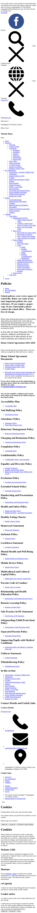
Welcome (12, 145)
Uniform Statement (11, 658)
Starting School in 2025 (16, 176)
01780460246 (9, 731)
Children (8, 214)
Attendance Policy (11, 423)
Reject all (4, 824)
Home (7, 141)
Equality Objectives (11, 468)
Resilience (16, 152)
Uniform (12, 212)
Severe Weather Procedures (18, 192)
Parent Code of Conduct (13, 587)
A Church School (14, 165)
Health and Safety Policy (13, 511)
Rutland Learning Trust (16, 168)
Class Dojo (12, 275)
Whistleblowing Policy (12, 666)
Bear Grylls (17, 231)
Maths (23, 247)
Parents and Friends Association (19, 209)
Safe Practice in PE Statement (14, 616)
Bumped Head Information (18, 201)
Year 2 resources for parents (26, 238)
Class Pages (13, 216)
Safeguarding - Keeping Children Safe (21, 172)
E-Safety (12, 178)
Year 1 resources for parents (26, 236)
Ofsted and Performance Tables (19, 179)
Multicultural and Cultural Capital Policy (18, 579)
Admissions (13, 174)
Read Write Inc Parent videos (26, 233)
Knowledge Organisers (24, 234)
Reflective (16, 156)
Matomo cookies (11, 874)
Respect (15, 154)
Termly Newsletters (23, 267)
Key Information (10, 170)
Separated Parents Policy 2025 (15, 367)
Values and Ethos (14, 163)
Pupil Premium (14, 183)
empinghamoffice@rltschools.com (14, 387)
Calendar (12, 203)
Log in (7, 278)
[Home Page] (6, 118)
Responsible (17, 157)
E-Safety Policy (10, 369)
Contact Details (14, 147)
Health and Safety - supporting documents (18, 513)
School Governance (15, 167)
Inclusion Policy (10, 538)
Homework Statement (12, 530)
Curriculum (12, 148)
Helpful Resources (23, 266)
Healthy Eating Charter (12, 521)
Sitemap (7, 786)
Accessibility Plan (11, 406)
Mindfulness (25, 258)
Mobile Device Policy (12, 567)
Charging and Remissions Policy (15, 442)
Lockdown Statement (12, 547)
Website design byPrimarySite (15, 798)
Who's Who (13, 161)
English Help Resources (25, 262)
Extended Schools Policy (13, 491)
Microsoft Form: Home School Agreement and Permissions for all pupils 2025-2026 (20, 373)
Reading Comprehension (26, 250)
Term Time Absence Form (13, 425)
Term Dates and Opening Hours (19, 190)
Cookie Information (11, 788)
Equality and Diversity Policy (14, 470)
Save (18, 911)
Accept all (12, 824)
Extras (19, 245)
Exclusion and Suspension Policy (16, 482)
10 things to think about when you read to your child (26, 224)
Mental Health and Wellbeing (18, 205)
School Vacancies (14, 185)
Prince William (18, 240)
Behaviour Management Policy (15, 433)
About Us (8, 143)
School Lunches (14, 211)
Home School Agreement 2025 (15, 363)
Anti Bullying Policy (11, 414)
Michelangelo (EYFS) (20, 218)
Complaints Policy (11, 451)
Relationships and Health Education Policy (19, 598)
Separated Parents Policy (13, 636)
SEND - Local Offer (15, 187)
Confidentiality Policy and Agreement (17, 459)
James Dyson (17, 273)
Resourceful (17, 159)
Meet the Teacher (22, 264)
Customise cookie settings (25, 824)
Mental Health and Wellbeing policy (16, 558)
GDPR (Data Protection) (17, 194)
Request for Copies (15, 196)
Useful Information (15, 200)
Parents (7, 198)
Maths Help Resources (24, 260)
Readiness (16, 150)
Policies (11, 181)
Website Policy (10, 790)
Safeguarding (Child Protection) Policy (17, 627)
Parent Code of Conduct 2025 (14, 365)
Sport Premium (14, 189)
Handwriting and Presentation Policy (17, 502)
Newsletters (13, 207)
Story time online (22, 244)
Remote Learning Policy (13, 607)
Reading (20, 242)
